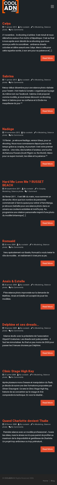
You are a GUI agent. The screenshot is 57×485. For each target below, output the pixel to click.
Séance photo (17, 191)
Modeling (39, 27)
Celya (6, 23)
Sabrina (8, 76)
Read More (48, 58)
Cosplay (42, 189)
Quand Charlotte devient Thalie (25, 421)
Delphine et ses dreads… (20, 324)
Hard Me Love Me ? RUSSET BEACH (23, 183)
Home (45, 481)
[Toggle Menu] (52, 6)
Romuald (8, 241)
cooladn (25, 27)
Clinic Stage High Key (18, 371)
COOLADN (8, 478)
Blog (53, 481)
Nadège (8, 129)
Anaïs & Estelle (13, 281)
